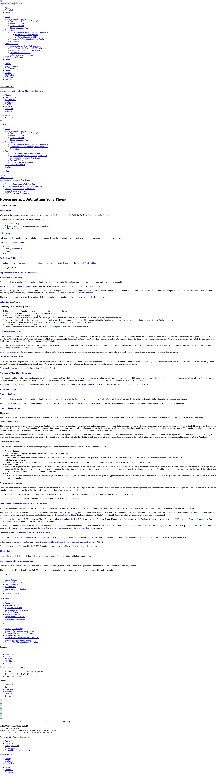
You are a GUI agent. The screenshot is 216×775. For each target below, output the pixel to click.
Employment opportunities (15, 589)
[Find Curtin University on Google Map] (13, 667)
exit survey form (186, 519)
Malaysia (8, 659)
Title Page (31, 313)
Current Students (11, 44)
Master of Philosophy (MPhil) (26, 35)
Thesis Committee (17, 23)
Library (8, 64)
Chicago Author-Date (13, 249)
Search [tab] (7, 12)
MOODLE (9, 75)
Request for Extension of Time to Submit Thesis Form (95, 384)
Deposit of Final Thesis (67, 515)
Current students (11, 584)
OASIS (8, 73)
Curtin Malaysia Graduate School (18, 640)
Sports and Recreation (13, 608)
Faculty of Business (12, 635)
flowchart (85, 528)
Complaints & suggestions (15, 619)
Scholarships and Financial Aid (17, 610)
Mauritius (8, 661)
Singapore (9, 663)
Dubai (7, 656)
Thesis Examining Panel (19, 28)
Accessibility (10, 748)
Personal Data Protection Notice (17, 750)
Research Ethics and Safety (21, 53)
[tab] (108, 210)
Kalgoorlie (9, 654)
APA (7, 246)
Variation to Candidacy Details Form (118, 320)
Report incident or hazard (15, 617)
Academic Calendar (13, 614)
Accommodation (11, 605)
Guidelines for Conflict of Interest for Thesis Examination (70, 293)
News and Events (12, 593)
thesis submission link (43, 324)
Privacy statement (12, 746)
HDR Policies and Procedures (22, 55)
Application (14, 41)
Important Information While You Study (25, 46)
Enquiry (8, 759)
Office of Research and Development (19, 631)
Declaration (19, 315)
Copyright (9, 741)
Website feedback (7, 754)
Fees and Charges (12, 612)
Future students (11, 580)
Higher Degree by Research (16, 19)
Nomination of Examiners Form (16, 286)
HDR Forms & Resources (15, 57)
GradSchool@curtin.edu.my (45, 556)
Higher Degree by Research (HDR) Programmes (29, 32)
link (67, 322)
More (7, 171)
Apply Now (9, 124)
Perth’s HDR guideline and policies (48, 327)
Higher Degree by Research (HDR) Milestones (28, 48)
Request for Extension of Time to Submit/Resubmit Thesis (68, 542)
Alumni (8, 591)
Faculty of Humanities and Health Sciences (22, 638)
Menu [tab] (7, 8)
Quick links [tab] (9, 10)
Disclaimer (9, 743)
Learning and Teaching (14, 629)
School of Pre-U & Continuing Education (21, 642)
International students (13, 582)
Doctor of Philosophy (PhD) (26, 37)
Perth (7, 652)
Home (7, 17)
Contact (8, 59)
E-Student (9, 77)
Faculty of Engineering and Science (19, 633)
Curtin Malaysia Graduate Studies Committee (28, 21)
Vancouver (9, 253)
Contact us (9, 70)
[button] (108, 210)
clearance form (202, 519)
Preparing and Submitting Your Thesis (25, 50)
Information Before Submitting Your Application (29, 39)
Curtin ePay (9, 79)
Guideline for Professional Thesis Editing (79, 263)
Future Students (11, 30)
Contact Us (9, 603)
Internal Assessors (17, 26)
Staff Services (10, 68)
